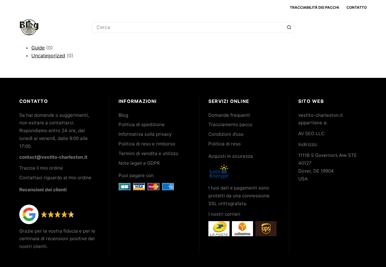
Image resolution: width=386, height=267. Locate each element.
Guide (38, 48)
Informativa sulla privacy (145, 134)
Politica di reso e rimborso (147, 144)
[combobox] (188, 27)
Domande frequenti (229, 115)
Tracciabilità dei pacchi (314, 7)
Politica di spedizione (142, 124)
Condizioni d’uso (226, 134)
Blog (123, 115)
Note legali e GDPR (139, 163)
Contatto (356, 7)
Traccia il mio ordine (41, 168)
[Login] (339, 27)
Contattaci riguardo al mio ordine (55, 177)
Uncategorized (48, 55)
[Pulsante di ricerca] (289, 27)
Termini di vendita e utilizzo (148, 153)
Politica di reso (224, 144)
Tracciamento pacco (230, 124)
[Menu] (364, 27)
